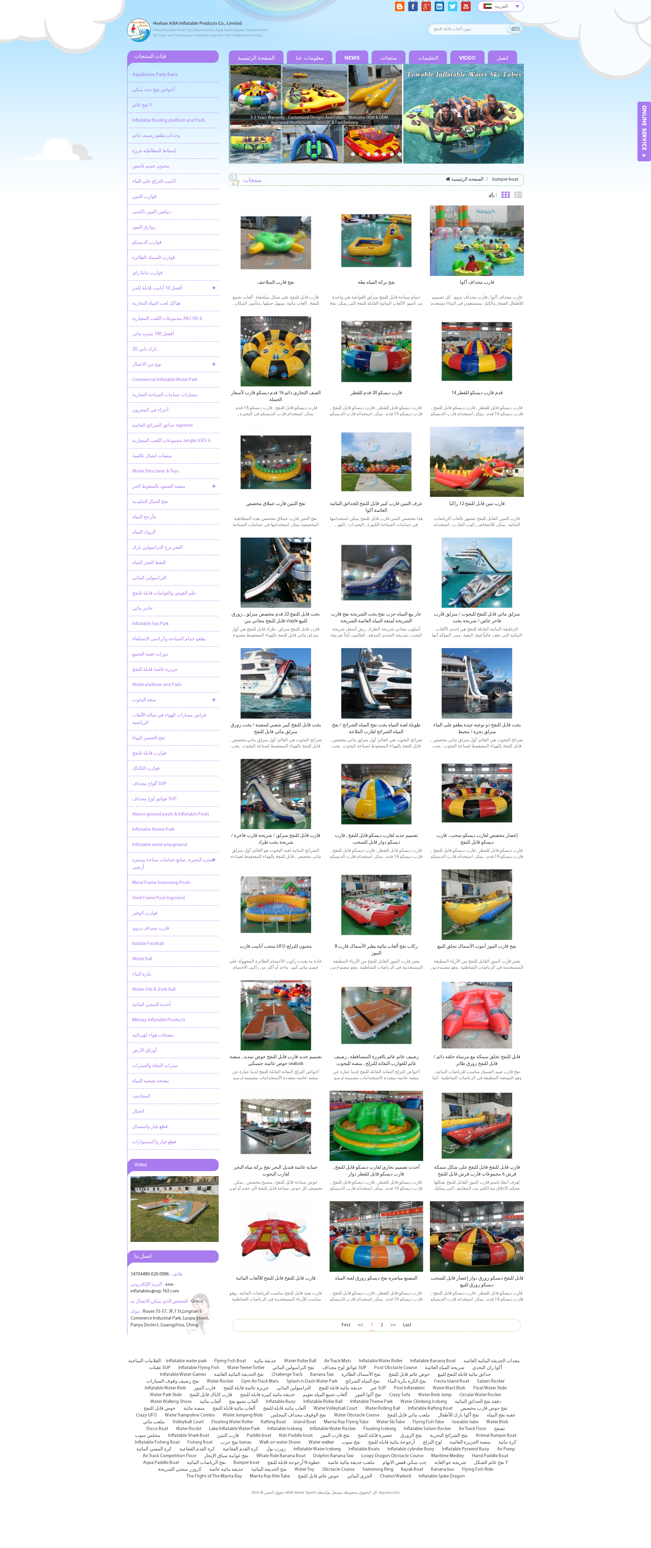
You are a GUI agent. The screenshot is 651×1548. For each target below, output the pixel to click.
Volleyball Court (188, 1422)
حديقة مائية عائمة (226, 1469)
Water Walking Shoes (171, 1401)
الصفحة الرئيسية (256, 58)
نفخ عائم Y (142, 105)
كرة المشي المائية (154, 1449)
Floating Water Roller (232, 1422)
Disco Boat (157, 1428)
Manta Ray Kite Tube (270, 1476)
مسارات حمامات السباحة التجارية (164, 395)
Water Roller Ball (300, 1361)
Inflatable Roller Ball (322, 1401)
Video (467, 58)
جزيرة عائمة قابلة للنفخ (155, 669)
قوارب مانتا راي (147, 273)
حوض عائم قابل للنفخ (409, 1374)
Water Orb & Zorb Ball (154, 989)
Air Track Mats (337, 1361)
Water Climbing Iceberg (423, 1401)
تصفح (499, 1428)
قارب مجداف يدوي (150, 928)
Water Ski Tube (390, 1422)
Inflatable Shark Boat (188, 1435)
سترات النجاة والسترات (155, 1065)
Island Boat (305, 1422)
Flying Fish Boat (230, 1361)
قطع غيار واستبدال (150, 1126)
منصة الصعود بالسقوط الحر (158, 486)
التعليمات (428, 58)
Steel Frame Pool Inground (158, 898)
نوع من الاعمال (146, 364)
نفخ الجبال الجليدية (150, 501)
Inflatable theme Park (153, 829)
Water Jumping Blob (243, 1415)
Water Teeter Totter (245, 1367)
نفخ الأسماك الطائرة (361, 1374)
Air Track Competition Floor (169, 1456)
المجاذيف (141, 1096)
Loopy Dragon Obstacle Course (392, 1456)
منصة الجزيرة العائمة (470, 1442)
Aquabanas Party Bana (155, 74)
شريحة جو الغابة (450, 1462)
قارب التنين (228, 1435)
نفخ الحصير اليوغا (148, 738)
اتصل (502, 58)
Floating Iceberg (379, 1428)
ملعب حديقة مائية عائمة (351, 1462)
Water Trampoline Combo (190, 1415)
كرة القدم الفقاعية (197, 1449)
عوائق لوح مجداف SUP (154, 799)
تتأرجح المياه (144, 517)
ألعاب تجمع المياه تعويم (325, 1395)
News (352, 58)
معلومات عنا (310, 58)
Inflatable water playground (159, 844)
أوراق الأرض (144, 1050)
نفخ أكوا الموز (368, 1395)
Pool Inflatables (409, 1388)
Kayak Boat (412, 1469)
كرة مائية (507, 1442)
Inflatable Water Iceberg (317, 1449)
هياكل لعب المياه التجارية (156, 303)
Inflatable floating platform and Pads (168, 120)
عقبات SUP (160, 1367)
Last (407, 1325)
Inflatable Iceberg (285, 1428)
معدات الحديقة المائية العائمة (491, 1361)
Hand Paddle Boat (490, 1456)
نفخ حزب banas (236, 1442)
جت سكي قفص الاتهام (404, 1462)
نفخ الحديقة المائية (269, 1469)
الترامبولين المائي (149, 578)
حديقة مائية (265, 1361)
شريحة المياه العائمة (445, 1367)
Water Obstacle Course (356, 1415)
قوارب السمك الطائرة (153, 257)
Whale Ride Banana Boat (280, 1456)
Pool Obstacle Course (395, 1367)
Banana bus (442, 1469)
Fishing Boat (200, 1442)
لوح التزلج (432, 1442)
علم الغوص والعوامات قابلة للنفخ (164, 593)
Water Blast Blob (449, 1388)
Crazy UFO (146, 1415)
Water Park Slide (166, 1395)
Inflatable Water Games (183, 1374)
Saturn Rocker (491, 1381)
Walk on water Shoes (280, 1442)
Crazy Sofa (399, 1395)
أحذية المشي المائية (151, 1004)
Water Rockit (188, 1428)
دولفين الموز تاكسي (151, 212)
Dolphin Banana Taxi (333, 1456)
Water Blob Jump (435, 1395)
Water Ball (142, 959)
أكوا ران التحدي (487, 1367)
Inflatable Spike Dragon (442, 1476)
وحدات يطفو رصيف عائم (156, 135)
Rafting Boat (273, 1422)
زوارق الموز (144, 227)
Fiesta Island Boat (451, 1381)
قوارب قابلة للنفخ (149, 753)
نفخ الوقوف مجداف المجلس (298, 1415)
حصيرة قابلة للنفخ (375, 1435)
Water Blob (497, 1422)
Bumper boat (246, 1462)
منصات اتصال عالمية (152, 456)
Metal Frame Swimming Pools (161, 882)
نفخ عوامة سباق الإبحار (226, 1456)
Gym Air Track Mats (260, 1381)
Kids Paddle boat (296, 1435)
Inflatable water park (186, 1361)
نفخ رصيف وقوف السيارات (172, 1381)
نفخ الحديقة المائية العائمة (239, 1374)
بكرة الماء (142, 974)
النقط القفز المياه (149, 562)
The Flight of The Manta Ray (214, 1476)
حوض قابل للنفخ (160, 1408)
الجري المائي (359, 1476)
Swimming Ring (377, 1469)
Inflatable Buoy (281, 1401)
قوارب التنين (144, 196)
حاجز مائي (142, 608)
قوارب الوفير (145, 913)
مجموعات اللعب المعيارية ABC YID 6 (167, 318)
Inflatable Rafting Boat (430, 1408)
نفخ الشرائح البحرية (449, 1435)
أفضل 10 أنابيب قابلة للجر (157, 288)
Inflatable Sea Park (150, 623)
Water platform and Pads (157, 684)
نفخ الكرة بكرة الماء (407, 1381)
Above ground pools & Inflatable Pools (170, 814)
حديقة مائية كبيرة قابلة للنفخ (267, 1395)
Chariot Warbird (395, 1476)
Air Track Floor (472, 1428)
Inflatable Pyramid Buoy (465, 1449)
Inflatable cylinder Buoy (411, 1449)
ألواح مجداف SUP (149, 783)
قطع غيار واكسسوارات (154, 1142)
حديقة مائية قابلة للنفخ (340, 1388)
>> (393, 1325)
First (346, 1325)
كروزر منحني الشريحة (179, 1469)
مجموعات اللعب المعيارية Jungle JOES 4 (171, 440)
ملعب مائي (154, 1422)
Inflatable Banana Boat (433, 1361)
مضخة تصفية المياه (150, 1081)
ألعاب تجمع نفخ (243, 1401)
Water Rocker (220, 1381)
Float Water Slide (490, 1388)
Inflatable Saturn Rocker (427, 1428)
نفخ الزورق (411, 1435)
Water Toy (304, 1469)
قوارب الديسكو (147, 242)
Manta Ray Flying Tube (346, 1422)
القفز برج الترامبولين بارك (157, 547)
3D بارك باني (144, 349)
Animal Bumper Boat (496, 1435)
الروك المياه (144, 532)
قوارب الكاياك (146, 768)
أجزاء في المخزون (150, 410)
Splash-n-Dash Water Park (312, 1381)
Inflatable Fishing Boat (157, 1442)
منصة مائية (194, 1408)
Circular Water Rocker (480, 1395)
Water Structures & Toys (155, 471)
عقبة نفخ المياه (501, 1415)
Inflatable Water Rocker (333, 1428)
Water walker (321, 1442)
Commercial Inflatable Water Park (164, 379)
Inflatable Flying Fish (198, 1367)
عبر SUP (378, 1388)
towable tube (465, 1422)
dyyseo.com (389, 1493)
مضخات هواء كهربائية (153, 1035)
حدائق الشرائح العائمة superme (162, 425)
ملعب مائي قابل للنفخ (408, 1415)
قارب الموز (205, 1388)
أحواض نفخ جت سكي (153, 90)
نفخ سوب (351, 1442)
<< (360, 1325)
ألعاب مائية (210, 1401)
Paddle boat (259, 1435)
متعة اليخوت (144, 700)
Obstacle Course (338, 1469)
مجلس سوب (147, 1435)
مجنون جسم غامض (151, 166)
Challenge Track (287, 1374)
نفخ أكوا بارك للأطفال (458, 1415)
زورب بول (276, 1449)
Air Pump (506, 1449)
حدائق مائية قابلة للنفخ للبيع (464, 1374)
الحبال (138, 1111)
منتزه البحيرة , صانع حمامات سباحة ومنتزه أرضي (173, 864)
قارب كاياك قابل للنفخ (211, 1395)
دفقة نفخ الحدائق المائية (478, 1401)
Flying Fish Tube (428, 1422)
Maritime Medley (447, 1456)
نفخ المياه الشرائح (362, 1381)
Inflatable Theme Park (371, 1401)
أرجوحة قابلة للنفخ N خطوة (293, 1462)
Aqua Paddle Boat (161, 1462)
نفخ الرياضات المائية (206, 1462)
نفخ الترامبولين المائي (293, 1367)
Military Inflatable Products (158, 1020)
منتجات (388, 58)
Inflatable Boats (364, 1449)
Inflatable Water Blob (165, 1388)
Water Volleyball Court (335, 1408)
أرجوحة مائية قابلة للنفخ (391, 1442)
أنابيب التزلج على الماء (154, 181)
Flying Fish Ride (477, 1469)
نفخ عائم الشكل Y (491, 1462)
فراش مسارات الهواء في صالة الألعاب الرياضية (169, 719)
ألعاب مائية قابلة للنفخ (234, 1408)
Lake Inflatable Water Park (234, 1428)
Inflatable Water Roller (380, 1361)
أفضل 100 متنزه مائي (153, 334)
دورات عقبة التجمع (150, 654)
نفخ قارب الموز (335, 1435)
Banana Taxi (322, 1374)
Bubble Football (148, 943)
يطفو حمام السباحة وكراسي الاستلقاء (169, 639)
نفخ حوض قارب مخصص (484, 1408)
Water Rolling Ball (382, 1408)
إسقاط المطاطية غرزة (154, 151)
